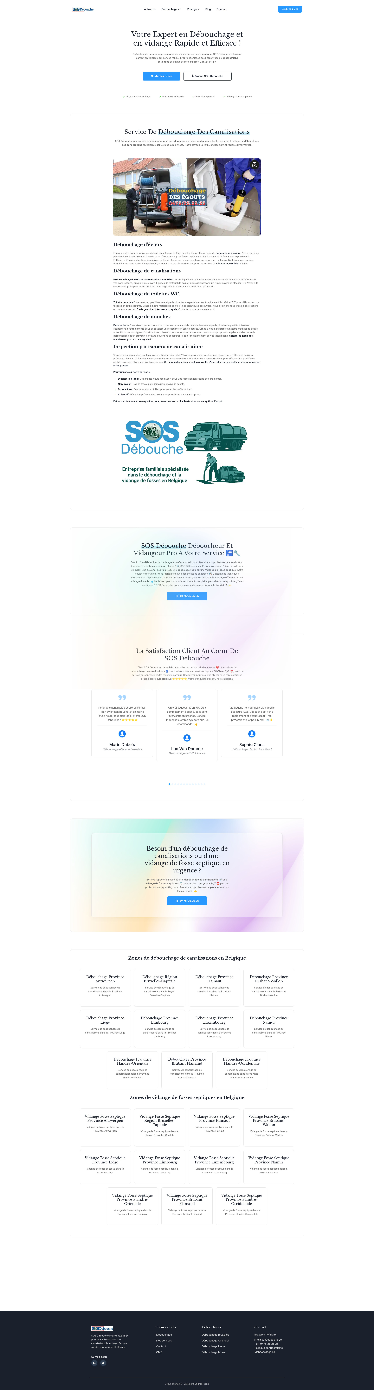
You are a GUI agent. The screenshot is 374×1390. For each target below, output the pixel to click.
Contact (222, 9)
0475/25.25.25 (290, 8)
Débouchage (164, 1334)
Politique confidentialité (268, 1347)
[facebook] (94, 1363)
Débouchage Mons (213, 1352)
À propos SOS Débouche (207, 76)
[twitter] (103, 1363)
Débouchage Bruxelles (215, 1334)
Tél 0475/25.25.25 (187, 900)
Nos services (164, 1340)
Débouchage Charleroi (215, 1340)
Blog (208, 9)
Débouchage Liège (213, 1346)
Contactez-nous (161, 76)
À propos (150, 9)
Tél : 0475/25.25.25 (266, 1343)
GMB (159, 1352)
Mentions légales (264, 1351)
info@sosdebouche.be (268, 1339)
